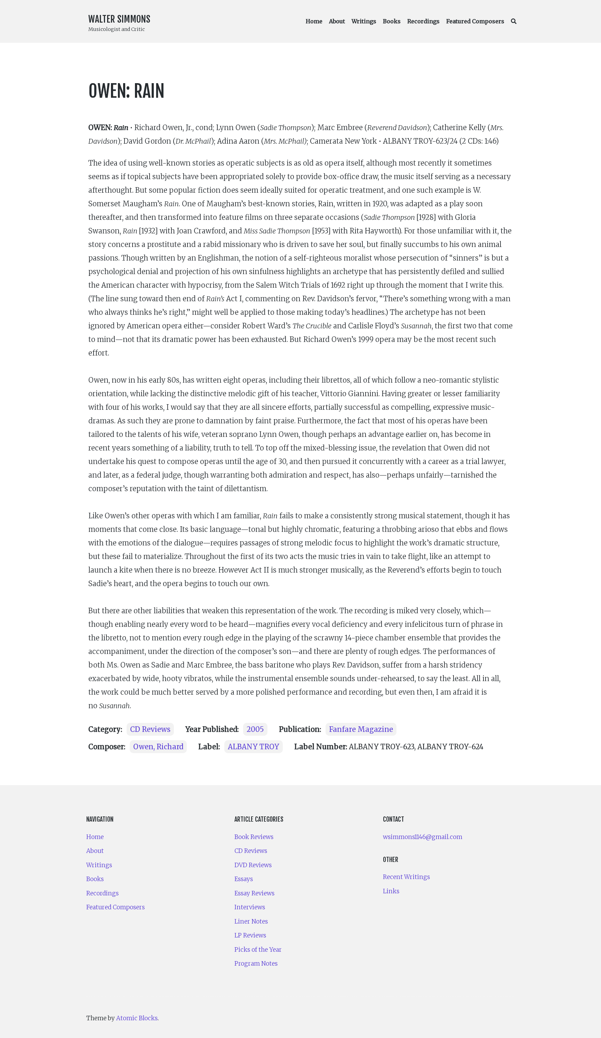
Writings (364, 21)
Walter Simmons (119, 19)
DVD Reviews (253, 865)
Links (391, 891)
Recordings (423, 21)
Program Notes (256, 963)
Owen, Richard (158, 746)
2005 (255, 729)
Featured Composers (475, 21)
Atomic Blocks (137, 1018)
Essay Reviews (254, 893)
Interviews (249, 907)
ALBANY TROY (253, 746)
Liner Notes (251, 921)
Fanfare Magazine (361, 729)
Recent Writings (406, 877)
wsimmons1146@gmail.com (422, 837)
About (337, 21)
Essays (243, 879)
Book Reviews (253, 837)
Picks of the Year (258, 949)
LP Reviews (250, 935)
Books (392, 21)
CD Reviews (150, 729)
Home (314, 21)
